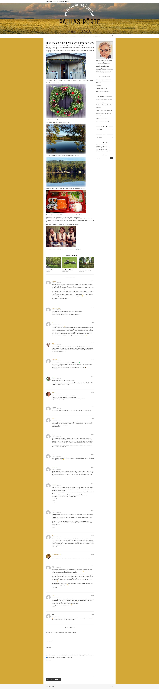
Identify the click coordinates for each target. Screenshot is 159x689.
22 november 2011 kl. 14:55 (56, 309)
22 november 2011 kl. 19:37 (56, 436)
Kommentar (48, 659)
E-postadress (49, 641)
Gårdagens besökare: (101, 146)
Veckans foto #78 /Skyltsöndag (103, 91)
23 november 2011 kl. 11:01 (56, 555)
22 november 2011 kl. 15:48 (56, 360)
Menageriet (54, 359)
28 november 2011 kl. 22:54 (56, 616)
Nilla (53, 535)
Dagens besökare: (100, 144)
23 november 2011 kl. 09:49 (56, 536)
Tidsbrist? (98, 82)
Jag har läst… (99, 85)
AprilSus (54, 281)
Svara (92, 280)
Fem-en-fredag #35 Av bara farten (103, 79)
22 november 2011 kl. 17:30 (56, 408)
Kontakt (67, 1)
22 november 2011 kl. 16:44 (56, 393)
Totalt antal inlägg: (100, 149)
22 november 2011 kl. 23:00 (56, 469)
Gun (53, 343)
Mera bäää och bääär (67, 270)
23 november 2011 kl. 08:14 (56, 512)
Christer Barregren (56, 554)
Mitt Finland (55, 1)
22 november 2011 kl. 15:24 (56, 324)
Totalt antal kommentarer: (102, 150)
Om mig (50, 1)
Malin (53, 434)
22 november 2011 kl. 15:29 (56, 344)
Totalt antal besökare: (101, 147)
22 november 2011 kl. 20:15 (56, 456)
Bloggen (60, 36)
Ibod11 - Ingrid (99, 121)
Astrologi (61, 1)
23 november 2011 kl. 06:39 (56, 485)
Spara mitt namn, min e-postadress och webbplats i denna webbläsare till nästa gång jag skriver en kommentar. (70, 654)
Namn (47, 634)
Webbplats (48, 647)
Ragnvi (53, 511)
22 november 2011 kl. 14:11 (56, 282)
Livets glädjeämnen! (85, 36)
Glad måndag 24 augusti (101, 88)
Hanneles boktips (100, 99)
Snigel (53, 377)
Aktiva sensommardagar (85, 270)
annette (54, 484)
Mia (52, 322)
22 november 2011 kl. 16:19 (56, 378)
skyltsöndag (73, 36)
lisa (53, 454)
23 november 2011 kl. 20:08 (56, 567)
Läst (66, 36)
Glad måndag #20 (50, 269)
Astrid (53, 392)
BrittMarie (54, 468)
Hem (47, 1)
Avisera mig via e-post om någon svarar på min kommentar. (59, 657)
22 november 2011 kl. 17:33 (56, 420)
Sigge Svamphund (56, 308)
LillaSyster (98, 118)
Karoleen (98, 104)
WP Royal (53, 686)
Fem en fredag (97, 36)
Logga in (111, 686)
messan (53, 418)
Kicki (53, 595)
